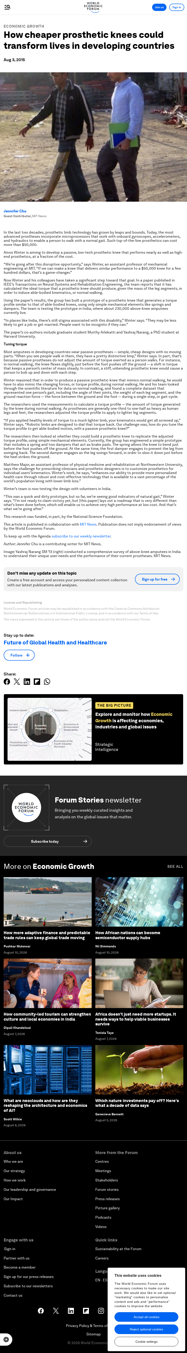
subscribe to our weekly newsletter (81, 536)
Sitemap (93, 1334)
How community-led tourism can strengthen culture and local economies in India (47, 1017)
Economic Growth (24, 26)
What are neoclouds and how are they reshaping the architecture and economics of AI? (45, 1105)
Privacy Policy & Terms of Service (93, 1326)
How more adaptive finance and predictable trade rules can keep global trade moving (47, 935)
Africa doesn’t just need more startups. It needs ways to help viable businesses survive (135, 1019)
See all (175, 866)
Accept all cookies (146, 1317)
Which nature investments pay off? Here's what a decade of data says (137, 1103)
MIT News (88, 524)
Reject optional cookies (146, 1329)
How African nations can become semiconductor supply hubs (127, 935)
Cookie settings (146, 1341)
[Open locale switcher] (6, 1339)
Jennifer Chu (15, 211)
